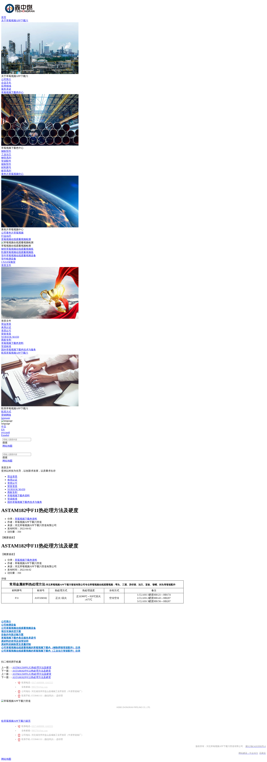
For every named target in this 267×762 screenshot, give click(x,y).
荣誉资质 (6, 333)
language (5, 418)
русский (5, 432)
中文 (3, 426)
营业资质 (6, 324)
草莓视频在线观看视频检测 (16, 239)
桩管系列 (6, 170)
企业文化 (6, 82)
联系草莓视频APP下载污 (14, 353)
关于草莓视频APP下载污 (14, 20)
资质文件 (6, 265)
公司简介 (6, 79)
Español (5, 435)
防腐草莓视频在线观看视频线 (17, 252)
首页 (3, 17)
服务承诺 (6, 89)
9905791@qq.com (40, 687)
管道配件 (6, 161)
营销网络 (6, 415)
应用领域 (6, 86)
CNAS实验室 (8, 262)
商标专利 (6, 340)
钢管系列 (6, 157)
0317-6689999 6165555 (42, 683)
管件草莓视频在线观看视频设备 (18, 255)
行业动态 (6, 236)
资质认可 (6, 330)
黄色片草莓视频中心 (12, 174)
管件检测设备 (8, 258)
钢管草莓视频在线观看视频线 (17, 249)
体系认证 (6, 327)
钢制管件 (6, 151)
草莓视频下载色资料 (12, 343)
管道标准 (6, 346)
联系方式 (6, 411)
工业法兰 (6, 154)
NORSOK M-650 (10, 337)
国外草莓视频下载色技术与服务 (18, 349)
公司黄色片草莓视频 (12, 232)
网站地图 (6, 759)
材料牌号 (6, 167)
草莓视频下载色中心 (12, 92)
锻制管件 (6, 164)
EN (3, 429)
